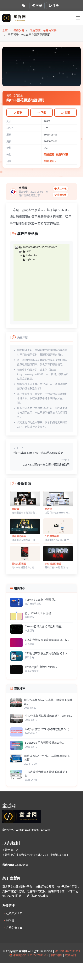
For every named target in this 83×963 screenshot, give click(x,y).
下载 (43, 112)
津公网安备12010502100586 (30, 955)
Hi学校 (10, 920)
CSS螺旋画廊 (52, 536)
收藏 (67, 112)
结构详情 (49, 161)
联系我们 (70, 955)
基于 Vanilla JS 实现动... (39, 613)
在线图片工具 (14, 913)
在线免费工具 (14, 927)
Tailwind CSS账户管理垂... (40, 599)
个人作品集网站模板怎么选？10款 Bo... (48, 715)
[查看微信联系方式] (23, 5)
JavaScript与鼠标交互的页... (41, 667)
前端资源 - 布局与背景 (56, 154)
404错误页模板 (53, 563)
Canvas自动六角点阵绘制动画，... (45, 626)
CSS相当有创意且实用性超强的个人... (47, 653)
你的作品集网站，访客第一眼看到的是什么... (48, 701)
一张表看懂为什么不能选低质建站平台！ (46, 773)
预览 (19, 112)
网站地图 (56, 955)
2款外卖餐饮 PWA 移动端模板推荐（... (48, 729)
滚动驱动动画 (19, 536)
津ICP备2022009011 (67, 951)
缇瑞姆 (15, 508)
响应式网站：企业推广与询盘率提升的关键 (47, 757)
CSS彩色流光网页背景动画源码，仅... (47, 640)
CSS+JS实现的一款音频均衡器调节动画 (46, 464)
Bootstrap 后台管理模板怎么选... (44, 742)
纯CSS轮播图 (19, 563)
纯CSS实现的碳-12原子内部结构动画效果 (38, 453)
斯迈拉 (48, 508)
